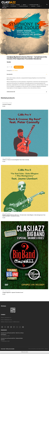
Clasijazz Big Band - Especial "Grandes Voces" (12, 360)
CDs (13, 70)
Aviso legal (3, 416)
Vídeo (9, 225)
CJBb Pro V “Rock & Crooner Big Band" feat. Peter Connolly (15, 227)
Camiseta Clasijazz (6, 172)
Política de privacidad (10, 416)
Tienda (16, 70)
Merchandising (5, 170)
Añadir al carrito (18, 67)
